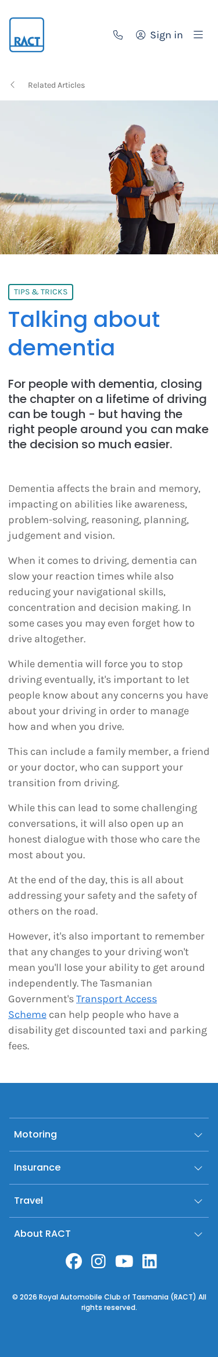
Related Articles (56, 85)
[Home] (26, 34)
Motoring (35, 1134)
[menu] (198, 35)
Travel (28, 1200)
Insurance (37, 1167)
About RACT (42, 1233)
